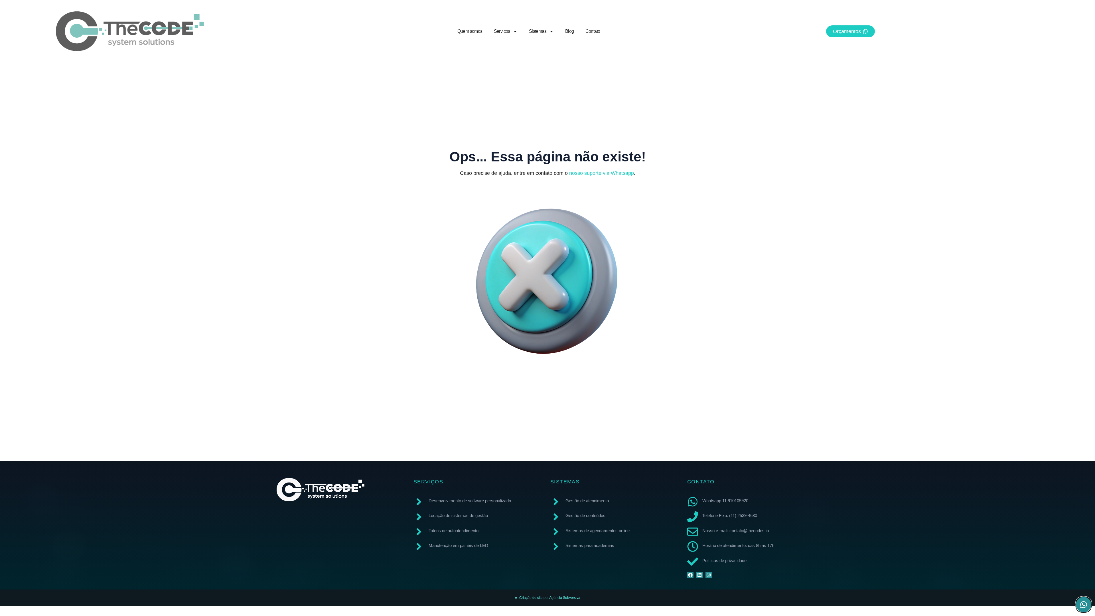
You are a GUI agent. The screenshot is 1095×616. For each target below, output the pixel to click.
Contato (592, 31)
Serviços (502, 31)
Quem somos (469, 31)
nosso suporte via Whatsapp (601, 173)
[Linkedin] (699, 575)
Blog (569, 31)
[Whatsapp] (1083, 604)
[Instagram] (708, 575)
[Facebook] (690, 575)
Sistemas (537, 31)
